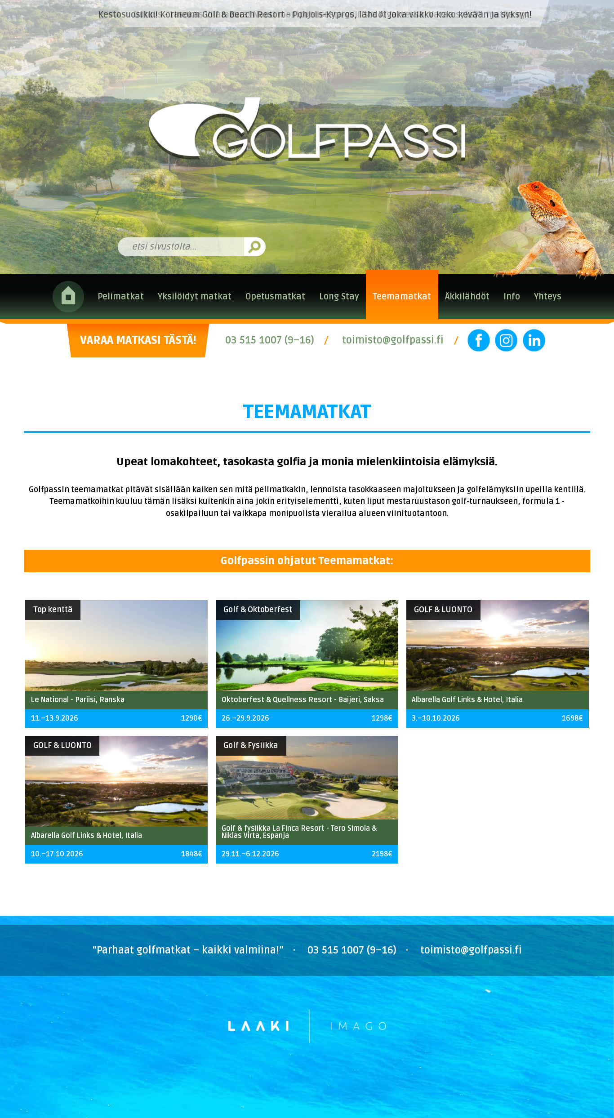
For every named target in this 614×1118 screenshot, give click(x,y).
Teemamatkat (402, 296)
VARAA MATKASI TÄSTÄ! (138, 340)
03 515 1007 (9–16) (269, 340)
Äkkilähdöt (467, 296)
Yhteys (547, 296)
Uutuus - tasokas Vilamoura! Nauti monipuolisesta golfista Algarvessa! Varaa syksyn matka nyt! (332, 14)
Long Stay (339, 296)
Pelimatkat (121, 296)
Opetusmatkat (275, 296)
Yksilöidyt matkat (194, 296)
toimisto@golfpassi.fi (393, 340)
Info (511, 296)
